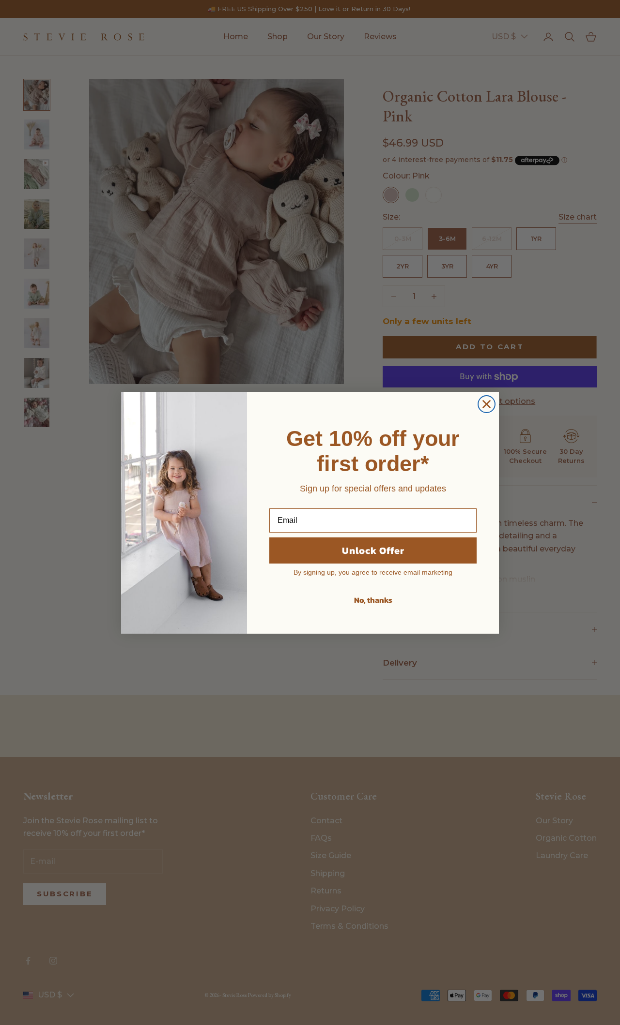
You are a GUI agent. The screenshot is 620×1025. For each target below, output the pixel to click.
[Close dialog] (486, 404)
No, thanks (373, 600)
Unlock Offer (373, 550)
